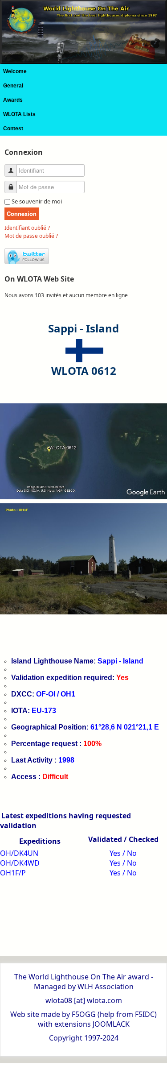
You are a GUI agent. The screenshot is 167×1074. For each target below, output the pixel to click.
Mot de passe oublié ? (31, 236)
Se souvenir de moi (37, 201)
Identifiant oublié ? (27, 228)
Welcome (15, 71)
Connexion (22, 213)
